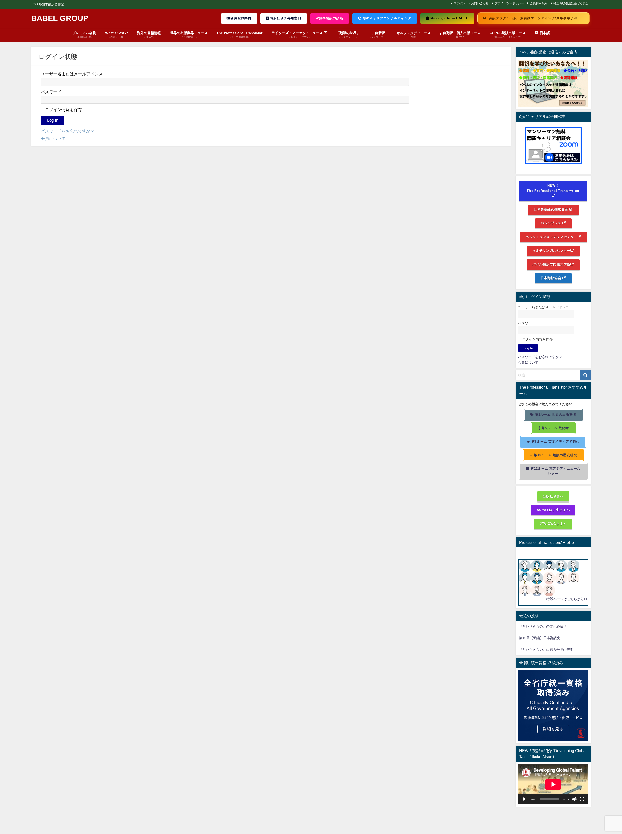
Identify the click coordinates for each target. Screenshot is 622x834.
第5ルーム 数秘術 (555, 428)
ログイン (459, 3)
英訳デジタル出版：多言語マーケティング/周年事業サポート (536, 18)
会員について (53, 138)
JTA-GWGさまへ (553, 523)
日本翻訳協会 (551, 278)
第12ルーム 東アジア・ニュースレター (555, 471)
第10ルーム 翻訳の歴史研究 (555, 455)
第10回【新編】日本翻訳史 (539, 638)
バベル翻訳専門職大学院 (551, 264)
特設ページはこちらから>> (567, 599)
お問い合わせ (480, 3)
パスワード (51, 92)
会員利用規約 (538, 3)
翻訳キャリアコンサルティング (386, 18)
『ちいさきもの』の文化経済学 (546, 626)
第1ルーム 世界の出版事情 (555, 414)
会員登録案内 (241, 18)
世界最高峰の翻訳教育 (551, 209)
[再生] (524, 799)
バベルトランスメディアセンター (552, 236)
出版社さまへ (553, 496)
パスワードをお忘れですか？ (68, 131)
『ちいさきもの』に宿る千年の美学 (546, 649)
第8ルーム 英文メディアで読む (555, 441)
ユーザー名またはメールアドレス (72, 74)
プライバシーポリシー (509, 3)
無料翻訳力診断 (331, 18)
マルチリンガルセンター (551, 250)
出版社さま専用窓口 (285, 18)
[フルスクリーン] (582, 799)
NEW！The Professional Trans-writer (553, 188)
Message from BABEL (448, 18)
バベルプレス (551, 223)
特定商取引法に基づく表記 (570, 3)
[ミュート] (574, 799)
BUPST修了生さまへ (553, 509)
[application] (553, 784)
